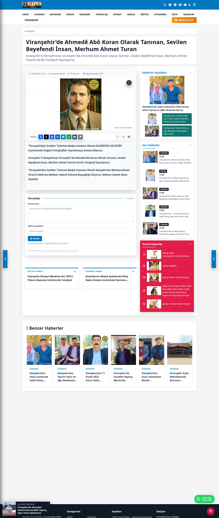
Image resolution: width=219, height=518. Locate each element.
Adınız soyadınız (35, 226)
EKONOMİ (55, 14)
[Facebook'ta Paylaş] (40, 137)
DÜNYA (70, 14)
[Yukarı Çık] (211, 511)
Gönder (36, 238)
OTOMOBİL (160, 14)
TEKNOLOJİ (102, 14)
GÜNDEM (39, 14)
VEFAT (25, 14)
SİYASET (117, 14)
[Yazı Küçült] (117, 137)
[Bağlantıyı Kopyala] (80, 137)
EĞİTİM (144, 14)
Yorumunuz (33, 203)
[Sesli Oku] (129, 137)
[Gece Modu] (190, 4)
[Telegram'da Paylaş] (63, 137)
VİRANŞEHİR (31, 19)
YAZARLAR (188, 14)
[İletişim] (185, 4)
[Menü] (194, 4)
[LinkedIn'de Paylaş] (57, 137)
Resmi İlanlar (186, 19)
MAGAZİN (84, 14)
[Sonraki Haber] (214, 259)
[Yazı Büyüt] (123, 137)
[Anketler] (170, 4)
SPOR (175, 14)
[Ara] (165, 4)
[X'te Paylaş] (46, 137)
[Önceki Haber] (5, 259)
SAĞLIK (131, 14)
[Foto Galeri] (180, 4)
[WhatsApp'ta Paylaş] (69, 137)
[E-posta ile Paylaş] (74, 137)
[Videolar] (175, 4)
